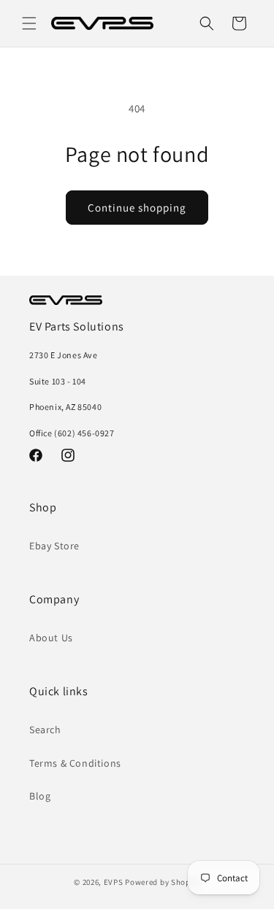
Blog (39, 795)
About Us (51, 637)
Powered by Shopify (162, 882)
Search (45, 729)
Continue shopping (137, 207)
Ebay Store (54, 545)
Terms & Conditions (75, 763)
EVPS (113, 882)
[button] (29, 23)
